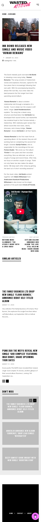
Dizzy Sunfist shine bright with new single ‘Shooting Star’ (20, 459)
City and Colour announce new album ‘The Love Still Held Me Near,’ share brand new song (30, 245)
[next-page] (7, 381)
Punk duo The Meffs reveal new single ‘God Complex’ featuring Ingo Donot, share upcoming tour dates (19, 355)
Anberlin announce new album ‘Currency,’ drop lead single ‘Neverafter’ (20, 433)
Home (4, 14)
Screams (12, 14)
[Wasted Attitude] (20, 5)
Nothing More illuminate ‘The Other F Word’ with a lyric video (10, 243)
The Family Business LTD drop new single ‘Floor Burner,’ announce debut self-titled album (18, 296)
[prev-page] (3, 381)
